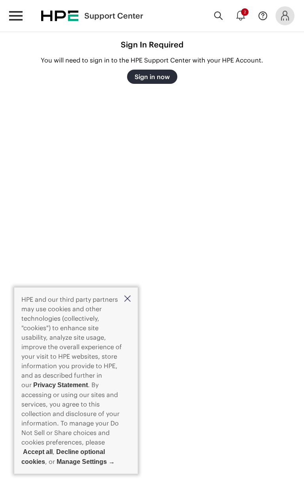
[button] (127, 299)
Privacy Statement (60, 385)
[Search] (218, 15)
